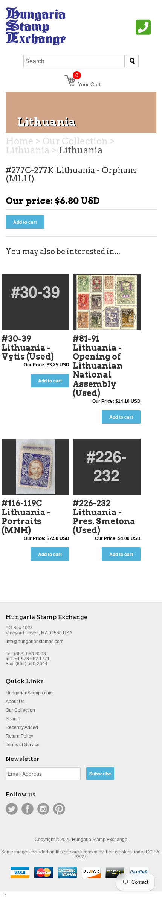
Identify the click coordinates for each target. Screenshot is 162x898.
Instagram (43, 809)
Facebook (27, 809)
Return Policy (19, 736)
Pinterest (59, 809)
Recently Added (22, 727)
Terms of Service (23, 744)
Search (13, 718)
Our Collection (20, 710)
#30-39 (35, 291)
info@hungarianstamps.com (34, 641)
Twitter (12, 809)
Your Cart (88, 84)
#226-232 (107, 465)
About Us (15, 701)
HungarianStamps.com (29, 693)
